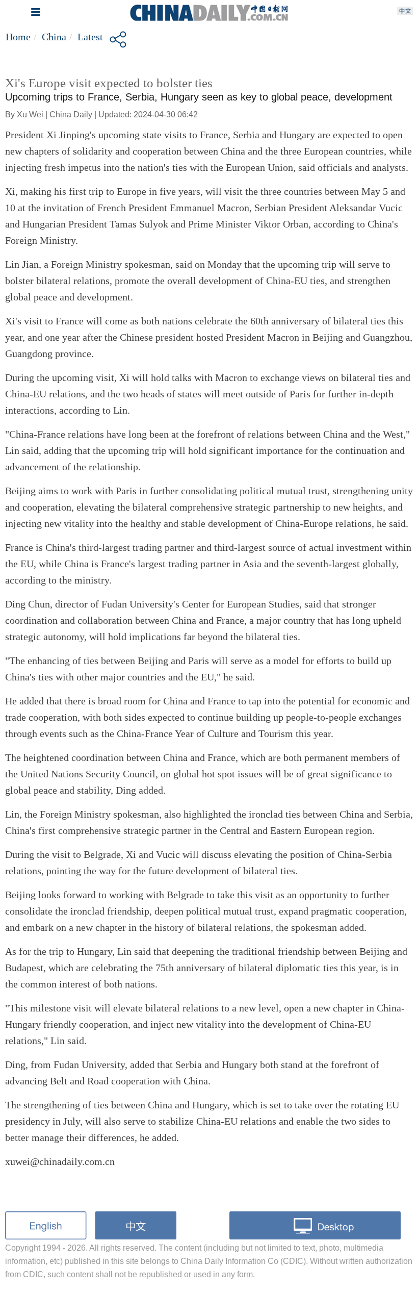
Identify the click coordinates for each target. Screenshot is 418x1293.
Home (18, 36)
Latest (90, 36)
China (54, 36)
